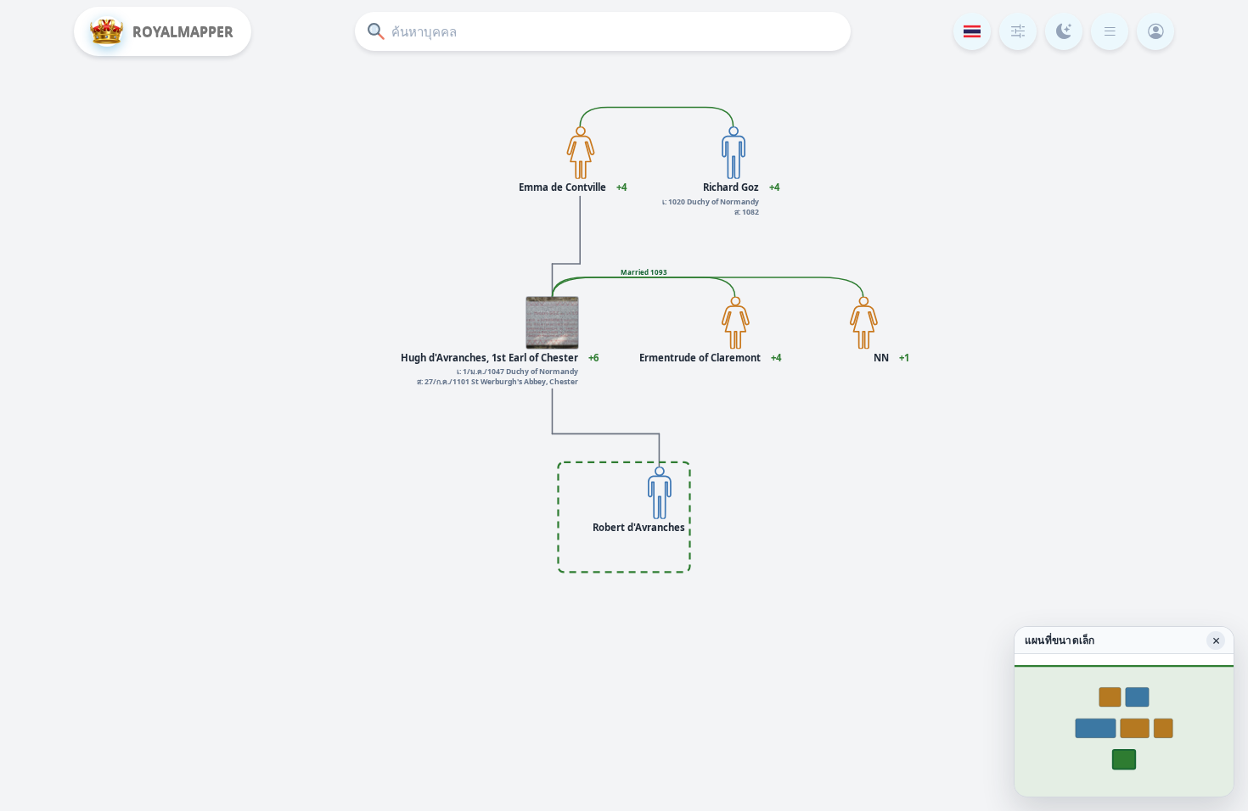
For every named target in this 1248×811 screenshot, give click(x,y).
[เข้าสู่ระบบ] (1155, 31)
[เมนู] (1109, 31)
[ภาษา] (972, 31)
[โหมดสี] (1063, 31)
